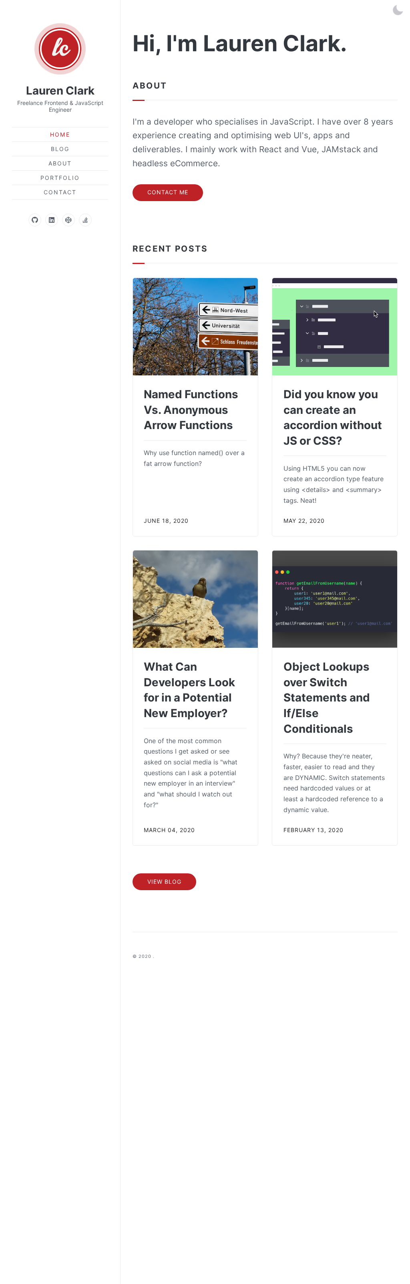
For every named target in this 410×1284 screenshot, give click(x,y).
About (60, 163)
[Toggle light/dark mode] (398, 10)
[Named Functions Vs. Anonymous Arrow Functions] (195, 326)
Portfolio (60, 177)
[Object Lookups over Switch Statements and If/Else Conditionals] (334, 599)
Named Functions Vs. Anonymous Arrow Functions (191, 409)
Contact (60, 192)
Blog (60, 148)
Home (60, 134)
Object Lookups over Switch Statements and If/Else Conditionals (326, 698)
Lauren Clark (60, 90)
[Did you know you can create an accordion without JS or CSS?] (334, 326)
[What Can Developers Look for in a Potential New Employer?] (195, 599)
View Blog (164, 881)
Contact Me (168, 192)
